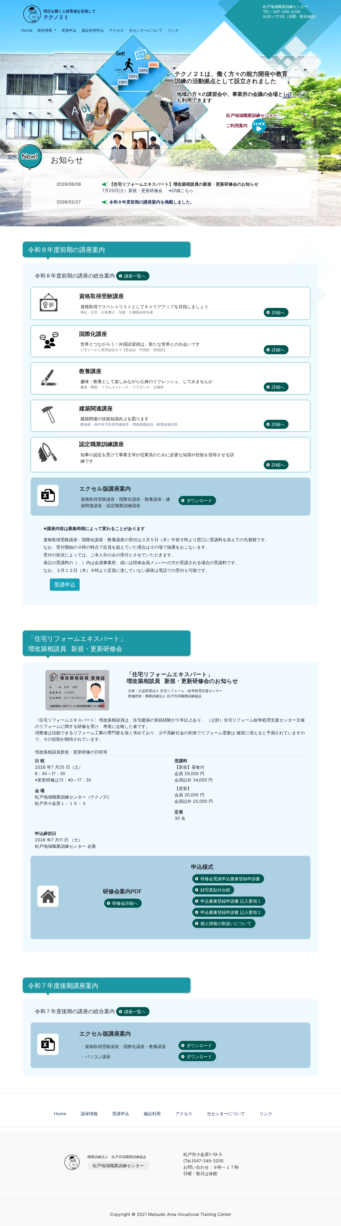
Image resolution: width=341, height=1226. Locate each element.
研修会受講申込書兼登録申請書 (230, 878)
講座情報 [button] (45, 30)
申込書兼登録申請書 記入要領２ (230, 912)
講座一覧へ (134, 276)
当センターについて (146, 30)
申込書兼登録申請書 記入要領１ (230, 901)
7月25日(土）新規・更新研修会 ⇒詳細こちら (147, 190)
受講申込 (69, 30)
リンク (173, 30)
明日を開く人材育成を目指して (69, 14)
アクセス (116, 30)
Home (26, 30)
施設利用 (152, 1113)
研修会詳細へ (125, 903)
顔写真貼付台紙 (215, 890)
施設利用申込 (93, 30)
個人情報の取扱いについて (225, 923)
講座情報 (89, 1113)
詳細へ (278, 312)
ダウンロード (199, 500)
